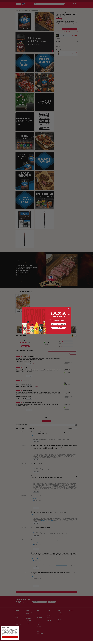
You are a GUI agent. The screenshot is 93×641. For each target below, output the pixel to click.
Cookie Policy (7, 635)
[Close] (18, 627)
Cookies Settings (10, 637)
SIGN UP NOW (59, 327)
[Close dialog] (69, 309)
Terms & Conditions (11, 635)
